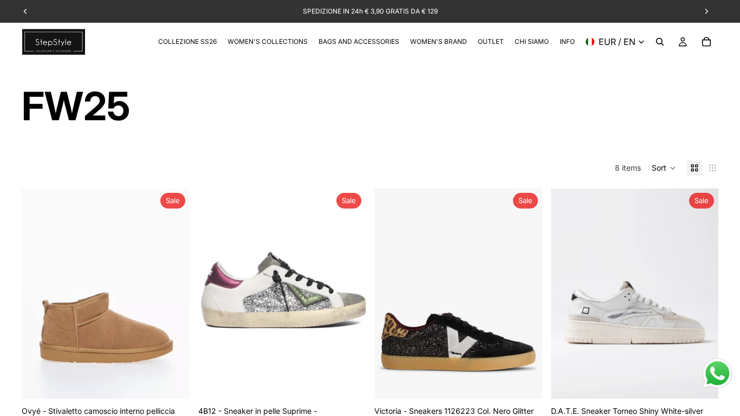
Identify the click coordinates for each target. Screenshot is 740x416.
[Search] (660, 42)
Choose (182, 381)
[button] (664, 168)
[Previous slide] (38, 294)
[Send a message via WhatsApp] (717, 373)
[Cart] (706, 42)
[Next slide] (173, 294)
